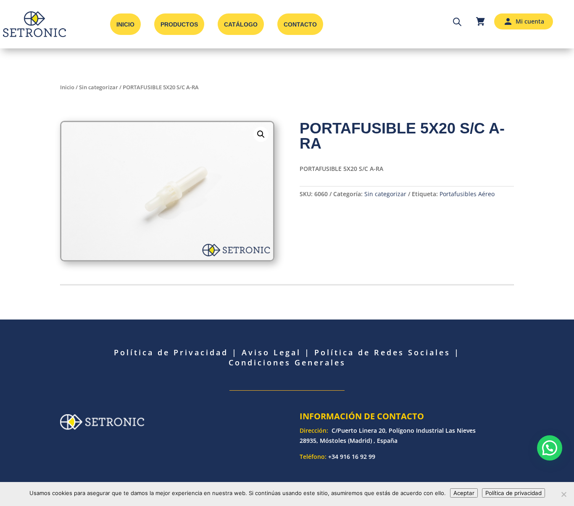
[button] (261, 134)
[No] (563, 494)
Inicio (125, 24)
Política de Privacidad (171, 352)
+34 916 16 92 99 (351, 457)
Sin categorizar (98, 87)
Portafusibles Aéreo (467, 194)
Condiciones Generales (287, 362)
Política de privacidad (513, 493)
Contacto (300, 24)
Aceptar (463, 493)
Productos (179, 24)
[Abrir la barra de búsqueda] (457, 21)
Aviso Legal (271, 352)
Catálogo (241, 24)
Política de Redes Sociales (382, 352)
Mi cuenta (530, 21)
